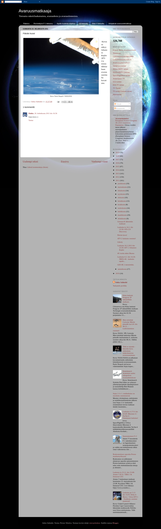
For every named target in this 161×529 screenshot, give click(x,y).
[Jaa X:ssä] (67, 102)
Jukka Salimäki (121, 282)
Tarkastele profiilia (120, 286)
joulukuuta (122, 183)
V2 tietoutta (83, 24)
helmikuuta (122, 218)
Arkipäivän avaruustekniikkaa (120, 24)
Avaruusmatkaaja (35, 10)
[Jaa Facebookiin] (69, 102)
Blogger (115, 523)
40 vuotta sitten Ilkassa (125, 253)
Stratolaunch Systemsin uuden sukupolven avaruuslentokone (129, 374)
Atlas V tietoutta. (98, 24)
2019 (118, 152)
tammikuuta (122, 269)
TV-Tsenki (117, 88)
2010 (118, 273)
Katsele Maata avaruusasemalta (124, 50)
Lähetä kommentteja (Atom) (37, 167)
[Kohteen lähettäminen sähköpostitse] (63, 102)
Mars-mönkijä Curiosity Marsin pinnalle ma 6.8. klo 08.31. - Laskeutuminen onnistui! (125, 325)
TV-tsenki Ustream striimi (122, 91)
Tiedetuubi (117, 53)
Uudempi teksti (30, 161)
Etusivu (65, 161)
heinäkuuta (122, 201)
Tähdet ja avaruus (119, 66)
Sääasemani (117, 94)
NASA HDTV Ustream (121, 72)
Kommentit (120, 108)
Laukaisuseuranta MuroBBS (123, 56)
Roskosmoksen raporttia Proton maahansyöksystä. (124, 455)
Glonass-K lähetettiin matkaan (125, 223)
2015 (118, 166)
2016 (118, 163)
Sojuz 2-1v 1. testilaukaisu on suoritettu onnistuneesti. (124, 394)
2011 (118, 180)
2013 (118, 173)
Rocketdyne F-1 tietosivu (43, 24)
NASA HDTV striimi (120, 69)
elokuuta (121, 197)
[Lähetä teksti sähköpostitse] (58, 102)
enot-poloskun (94, 523)
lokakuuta (122, 191)
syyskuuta (122, 194)
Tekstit (118, 104)
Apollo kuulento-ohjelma (66, 24)
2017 (118, 160)
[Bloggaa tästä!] (65, 102)
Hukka (31, 113)
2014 (118, 170)
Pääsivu (26, 24)
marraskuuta (122, 187)
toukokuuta (122, 208)
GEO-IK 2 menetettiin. (125, 265)
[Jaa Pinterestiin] (71, 102)
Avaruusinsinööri (122, 119)
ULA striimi (117, 82)
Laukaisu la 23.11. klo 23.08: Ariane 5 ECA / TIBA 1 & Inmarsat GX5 (123, 474)
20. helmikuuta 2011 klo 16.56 (45, 113)
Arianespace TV (119, 79)
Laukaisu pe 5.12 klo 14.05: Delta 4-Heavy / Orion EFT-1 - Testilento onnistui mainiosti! (130, 497)
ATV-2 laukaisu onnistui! (126, 238)
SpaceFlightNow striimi (121, 75)
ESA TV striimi (118, 85)
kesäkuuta (122, 205)
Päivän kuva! (122, 235)
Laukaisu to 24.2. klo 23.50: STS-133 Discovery (125, 229)
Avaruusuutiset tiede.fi (121, 63)
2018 (118, 156)
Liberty (120, 242)
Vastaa (31, 120)
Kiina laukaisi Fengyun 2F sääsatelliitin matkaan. (128, 298)
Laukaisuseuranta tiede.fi (122, 60)
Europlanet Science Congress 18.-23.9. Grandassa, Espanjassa (126, 123)
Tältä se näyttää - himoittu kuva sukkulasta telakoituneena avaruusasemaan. (129, 351)
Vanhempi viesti (99, 161)
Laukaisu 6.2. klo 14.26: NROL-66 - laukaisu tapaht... (126, 259)
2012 (118, 177)
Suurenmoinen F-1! (130, 436)
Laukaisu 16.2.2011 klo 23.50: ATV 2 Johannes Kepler (126, 248)
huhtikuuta (122, 211)
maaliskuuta (122, 215)
